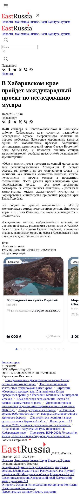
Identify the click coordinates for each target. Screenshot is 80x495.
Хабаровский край (42, 477)
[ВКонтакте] (4, 69)
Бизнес (34, 21)
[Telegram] (14, 69)
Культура (54, 21)
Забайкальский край (25, 470)
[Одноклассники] (9, 69)
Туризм (65, 21)
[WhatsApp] (31, 69)
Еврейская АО (11, 474)
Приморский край (62, 474)
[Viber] (25, 69)
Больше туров (11, 362)
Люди (43, 21)
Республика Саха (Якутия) (57, 470)
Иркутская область (41, 467)
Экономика (21, 21)
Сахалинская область (16, 477)
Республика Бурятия (15, 467)
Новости (7, 21)
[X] (20, 69)
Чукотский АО (18, 481)
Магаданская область (35, 474)
